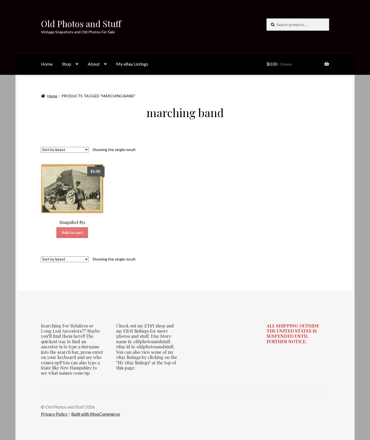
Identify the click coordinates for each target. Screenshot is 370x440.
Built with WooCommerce (95, 413)
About (94, 63)
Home (47, 63)
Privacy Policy (54, 413)
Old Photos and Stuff (81, 23)
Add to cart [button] (72, 232)
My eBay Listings (132, 63)
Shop (66, 63)
